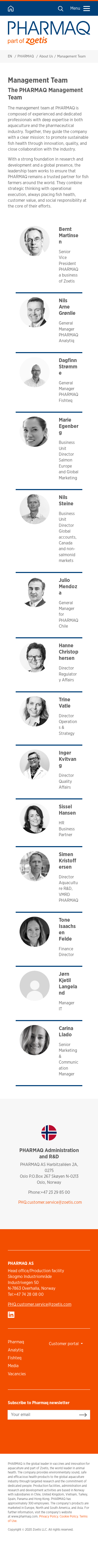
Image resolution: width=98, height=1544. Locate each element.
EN (10, 56)
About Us (46, 56)
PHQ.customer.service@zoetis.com (50, 1202)
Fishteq (14, 1357)
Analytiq (15, 1349)
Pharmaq (16, 1341)
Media (13, 1365)
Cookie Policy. (69, 1516)
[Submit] (83, 1414)
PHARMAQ (26, 56)
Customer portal (64, 1343)
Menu (75, 8)
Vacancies (17, 1373)
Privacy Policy (48, 1516)
